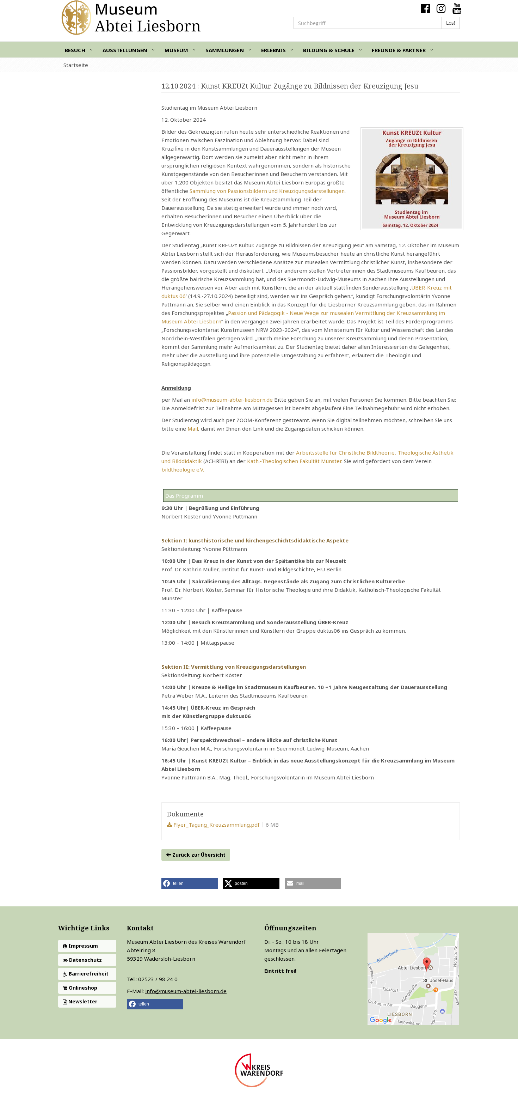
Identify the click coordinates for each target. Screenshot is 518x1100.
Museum (176, 50)
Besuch (75, 50)
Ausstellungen (125, 50)
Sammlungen (224, 50)
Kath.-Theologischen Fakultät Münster (294, 460)
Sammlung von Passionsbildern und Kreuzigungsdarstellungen (267, 190)
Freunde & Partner (399, 50)
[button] (189, 883)
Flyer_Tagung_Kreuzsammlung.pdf (216, 824)
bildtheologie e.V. (182, 469)
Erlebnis (273, 50)
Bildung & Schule (328, 50)
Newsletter (82, 1001)
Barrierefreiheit (88, 973)
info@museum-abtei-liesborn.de (232, 399)
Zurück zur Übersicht (198, 854)
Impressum (82, 945)
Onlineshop (82, 987)
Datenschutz (85, 959)
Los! (450, 22)
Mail (192, 428)
